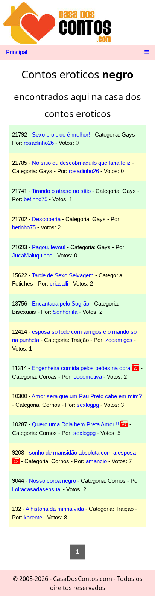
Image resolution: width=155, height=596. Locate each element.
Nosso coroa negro (52, 480)
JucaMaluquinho (32, 255)
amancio (96, 461)
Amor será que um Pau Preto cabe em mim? (87, 396)
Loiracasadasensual (36, 489)
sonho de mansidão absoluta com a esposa (82, 452)
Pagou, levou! (48, 247)
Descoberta (46, 219)
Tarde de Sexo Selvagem (63, 275)
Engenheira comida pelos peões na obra (81, 368)
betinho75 (35, 199)
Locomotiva (87, 376)
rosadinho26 (39, 143)
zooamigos (118, 340)
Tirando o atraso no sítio (61, 191)
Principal (16, 52)
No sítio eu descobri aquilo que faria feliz (81, 163)
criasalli (59, 283)
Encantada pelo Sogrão (60, 303)
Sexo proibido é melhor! (61, 134)
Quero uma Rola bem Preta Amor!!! (75, 424)
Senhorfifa (65, 312)
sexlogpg (88, 405)
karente (33, 517)
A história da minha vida (55, 509)
